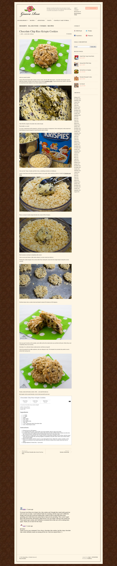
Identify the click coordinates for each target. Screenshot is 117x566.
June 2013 (76, 156)
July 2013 (76, 154)
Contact (76, 10)
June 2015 (76, 118)
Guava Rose (25, 557)
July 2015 (76, 116)
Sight (89, 557)
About (75, 8)
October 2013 (77, 149)
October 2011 (77, 188)
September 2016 (77, 100)
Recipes (32, 20)
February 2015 (77, 125)
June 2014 (76, 136)
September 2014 (77, 133)
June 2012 (76, 175)
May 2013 (76, 157)
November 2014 (77, 129)
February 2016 (77, 107)
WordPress (89, 558)
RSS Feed (79, 31)
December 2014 (77, 128)
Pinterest (90, 35)
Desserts (23, 26)
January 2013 (77, 164)
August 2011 (76, 191)
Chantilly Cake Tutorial (61, 20)
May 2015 (76, 120)
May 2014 (76, 138)
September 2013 (77, 151)
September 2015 (77, 115)
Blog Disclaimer (22, 558)
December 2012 (77, 165)
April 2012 (76, 178)
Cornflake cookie (48, 81)
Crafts (49, 20)
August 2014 (76, 134)
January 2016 (77, 108)
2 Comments (69, 33)
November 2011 (77, 186)
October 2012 (77, 169)
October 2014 (77, 131)
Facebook (79, 35)
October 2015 (77, 113)
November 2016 (77, 99)
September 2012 (77, 170)
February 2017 (77, 97)
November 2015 (77, 112)
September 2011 (77, 190)
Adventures (41, 20)
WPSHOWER (95, 557)
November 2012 (77, 167)
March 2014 (76, 141)
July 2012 (76, 173)
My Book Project (22, 20)
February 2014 (77, 143)
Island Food (33, 26)
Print (70, 401)
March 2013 (76, 160)
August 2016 (76, 102)
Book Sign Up (77, 11)
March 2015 (76, 123)
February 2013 (77, 162)
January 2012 (77, 183)
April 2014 (76, 139)
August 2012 (76, 172)
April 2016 (76, 105)
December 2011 (77, 185)
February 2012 (77, 182)
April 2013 (76, 159)
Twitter (90, 31)
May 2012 (76, 177)
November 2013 (77, 147)
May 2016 (76, 103)
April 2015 (76, 121)
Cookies (43, 26)
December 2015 (77, 110)
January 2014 (77, 144)
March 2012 (76, 180)
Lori (22, 34)
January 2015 (77, 126)
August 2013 (76, 152)
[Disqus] (44, 481)
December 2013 (77, 146)
